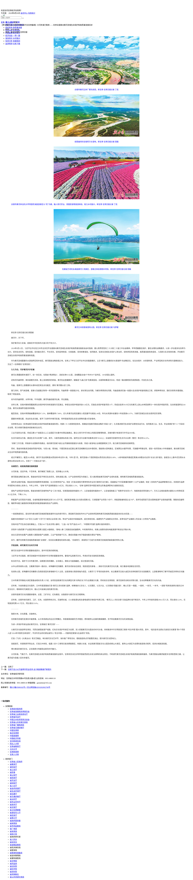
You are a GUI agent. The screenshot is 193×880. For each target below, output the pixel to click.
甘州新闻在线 (15, 741)
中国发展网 (14, 736)
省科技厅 (13, 767)
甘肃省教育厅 (15, 746)
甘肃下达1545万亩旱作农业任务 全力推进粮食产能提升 (29, 669)
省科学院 (13, 869)
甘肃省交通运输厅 (17, 728)
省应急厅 (13, 815)
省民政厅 (13, 778)
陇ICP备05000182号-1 (18, 687)
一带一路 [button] (16, 36)
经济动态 (9, 22)
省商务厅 (13, 805)
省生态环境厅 (15, 791)
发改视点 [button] (9, 38)
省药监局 (13, 864)
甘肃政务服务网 (16, 709)
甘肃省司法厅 (15, 717)
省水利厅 (13, 799)
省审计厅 (13, 818)
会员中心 (24, 13)
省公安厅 (13, 775)
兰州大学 (13, 749)
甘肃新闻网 (14, 752)
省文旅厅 (13, 807)
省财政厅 (13, 783)
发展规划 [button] (16, 41)
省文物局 (13, 861)
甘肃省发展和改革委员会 (19, 712)
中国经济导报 (15, 738)
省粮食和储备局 (16, 853)
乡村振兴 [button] (16, 38)
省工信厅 (13, 770)
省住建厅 (13, 794)
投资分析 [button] (9, 41)
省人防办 (13, 839)
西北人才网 (14, 744)
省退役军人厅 (15, 813)
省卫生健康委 (15, 810)
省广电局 (13, 829)
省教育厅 (13, 764)
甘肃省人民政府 (16, 762)
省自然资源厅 (15, 788)
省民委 (12, 772)
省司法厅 (13, 780)
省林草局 (13, 823)
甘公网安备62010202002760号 (38, 687)
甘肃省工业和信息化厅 (19, 714)
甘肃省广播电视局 (17, 725)
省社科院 (13, 866)
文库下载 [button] (16, 44)
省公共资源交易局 (17, 877)
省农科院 (13, 872)
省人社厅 (13, 786)
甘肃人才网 (14, 754)
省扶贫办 (13, 842)
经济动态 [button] (9, 36)
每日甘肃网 (14, 733)
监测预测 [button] (9, 44)
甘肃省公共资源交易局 (19, 722)
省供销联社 (14, 874)
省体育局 (13, 831)
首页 (2, 22)
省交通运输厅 (15, 796)
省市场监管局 (15, 826)
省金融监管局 (15, 845)
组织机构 (9, 28)
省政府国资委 (15, 821)
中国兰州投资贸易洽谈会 (19, 720)
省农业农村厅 (15, 802)
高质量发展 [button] (17, 28)
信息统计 (31, 13)
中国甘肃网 (14, 730)
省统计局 (13, 834)
